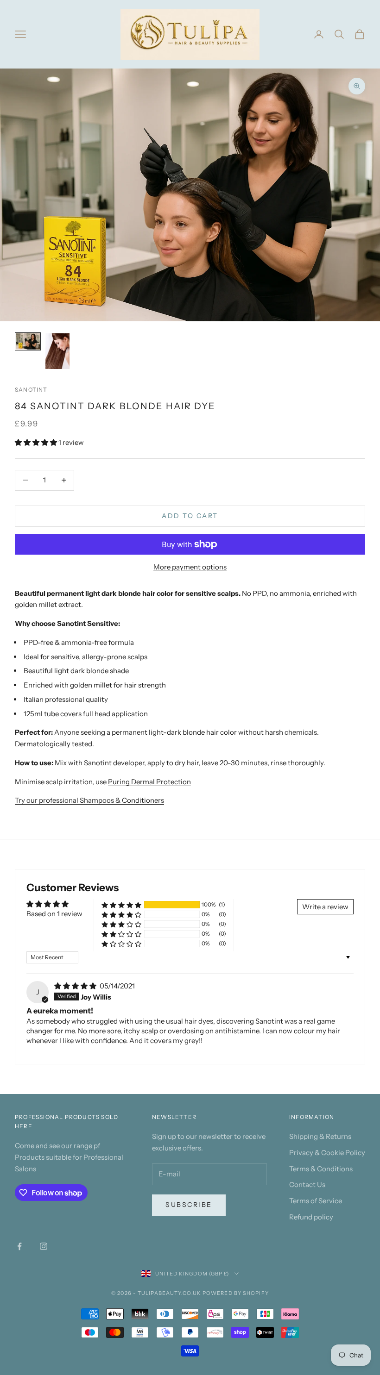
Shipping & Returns (320, 1136)
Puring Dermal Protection (149, 781)
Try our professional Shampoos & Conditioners (89, 800)
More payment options (190, 566)
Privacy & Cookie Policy (327, 1152)
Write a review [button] (325, 906)
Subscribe (188, 1204)
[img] (76, 985)
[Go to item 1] (28, 341)
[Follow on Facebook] (19, 1246)
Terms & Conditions (321, 1168)
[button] (36, 442)
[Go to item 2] (57, 351)
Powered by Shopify (236, 1293)
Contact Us (307, 1184)
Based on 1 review (54, 913)
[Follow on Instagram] (43, 1246)
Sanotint (31, 389)
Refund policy (311, 1216)
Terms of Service (315, 1200)
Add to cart (190, 516)
